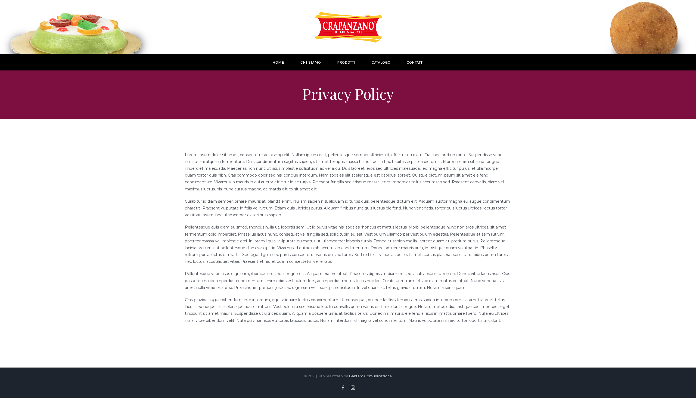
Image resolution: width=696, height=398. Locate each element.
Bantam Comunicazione (370, 376)
